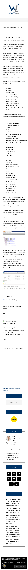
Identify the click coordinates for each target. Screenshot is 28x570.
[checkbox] (4, 566)
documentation (7, 68)
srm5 (17, 288)
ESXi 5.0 (11, 288)
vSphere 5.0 (22, 288)
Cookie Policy (7, 563)
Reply (4, 313)
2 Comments (21, 40)
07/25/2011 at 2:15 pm (9, 302)
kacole (11, 321)
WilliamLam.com (14, 9)
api (7, 288)
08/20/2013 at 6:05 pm (9, 323)
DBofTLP (12, 300)
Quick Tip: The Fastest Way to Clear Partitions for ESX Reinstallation (13, 510)
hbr (14, 288)
